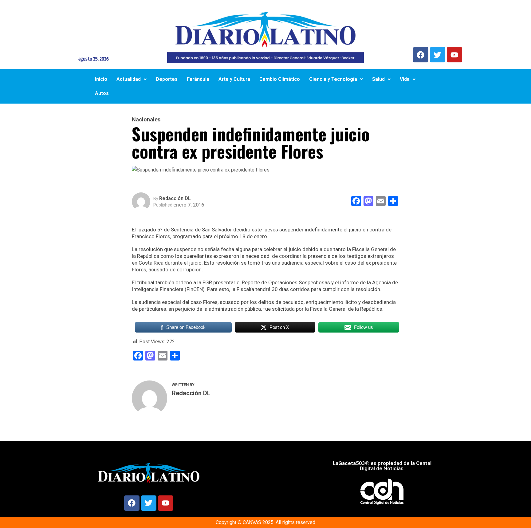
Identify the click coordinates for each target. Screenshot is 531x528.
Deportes (167, 79)
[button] (131, 79)
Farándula (198, 79)
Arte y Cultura (234, 79)
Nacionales (146, 119)
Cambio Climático (279, 79)
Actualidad (128, 79)
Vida (405, 79)
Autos (102, 93)
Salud (378, 79)
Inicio (101, 79)
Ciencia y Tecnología (333, 79)
